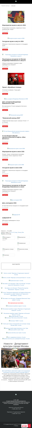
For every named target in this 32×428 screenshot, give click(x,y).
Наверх (16, 425)
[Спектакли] (8, 255)
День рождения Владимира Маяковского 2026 (11, 102)
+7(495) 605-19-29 (16, 413)
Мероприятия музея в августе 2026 (14, 25)
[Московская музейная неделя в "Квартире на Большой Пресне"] (16, 314)
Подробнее (5, 33)
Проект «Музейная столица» (11, 87)
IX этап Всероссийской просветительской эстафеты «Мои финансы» (13, 137)
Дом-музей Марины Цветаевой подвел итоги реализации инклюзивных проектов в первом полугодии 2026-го (16, 371)
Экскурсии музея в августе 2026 (13, 41)
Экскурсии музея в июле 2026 (12, 168)
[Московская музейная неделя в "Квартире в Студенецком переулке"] (16, 309)
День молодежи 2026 (9, 203)
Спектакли (3, 256)
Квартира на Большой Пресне (16, 407)
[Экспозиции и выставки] (8, 238)
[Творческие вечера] (23, 249)
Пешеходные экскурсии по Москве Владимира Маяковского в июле (14, 186)
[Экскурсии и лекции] (8, 249)
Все (23, 232)
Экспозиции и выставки (3, 240)
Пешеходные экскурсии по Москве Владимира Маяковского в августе (14, 59)
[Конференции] (23, 243)
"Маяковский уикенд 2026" (11, 118)
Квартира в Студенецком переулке (16, 412)
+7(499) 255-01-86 (16, 409)
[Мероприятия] (23, 237)
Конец (19, 232)
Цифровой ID (6, 218)
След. (16, 232)
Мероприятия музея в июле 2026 (13, 151)
